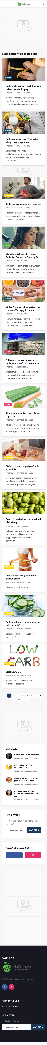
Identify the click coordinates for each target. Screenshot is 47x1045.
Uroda (7, 245)
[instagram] (33, 855)
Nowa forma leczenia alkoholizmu (27, 755)
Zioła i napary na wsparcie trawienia (23, 204)
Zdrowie (8, 77)
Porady (7, 351)
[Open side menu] (3, 4)
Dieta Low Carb (13, 672)
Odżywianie (9, 195)
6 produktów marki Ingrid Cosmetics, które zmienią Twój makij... (26, 793)
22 (19, 699)
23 (23, 699)
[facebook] (14, 855)
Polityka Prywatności (10, 1006)
